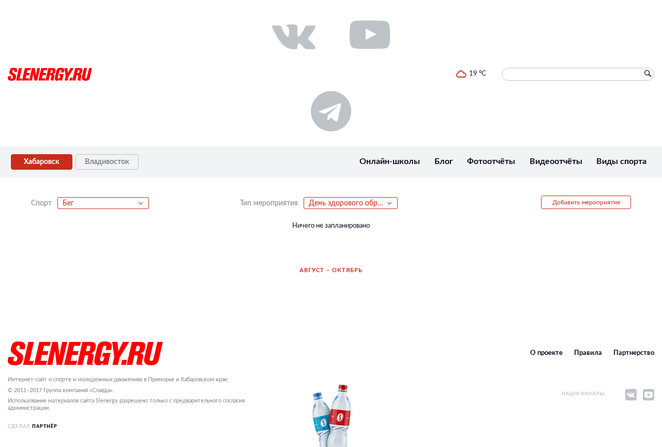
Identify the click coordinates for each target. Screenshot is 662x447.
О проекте (546, 353)
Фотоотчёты (491, 161)
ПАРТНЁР (44, 426)
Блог (443, 161)
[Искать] (647, 74)
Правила (588, 353)
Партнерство (633, 353)
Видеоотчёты (556, 161)
